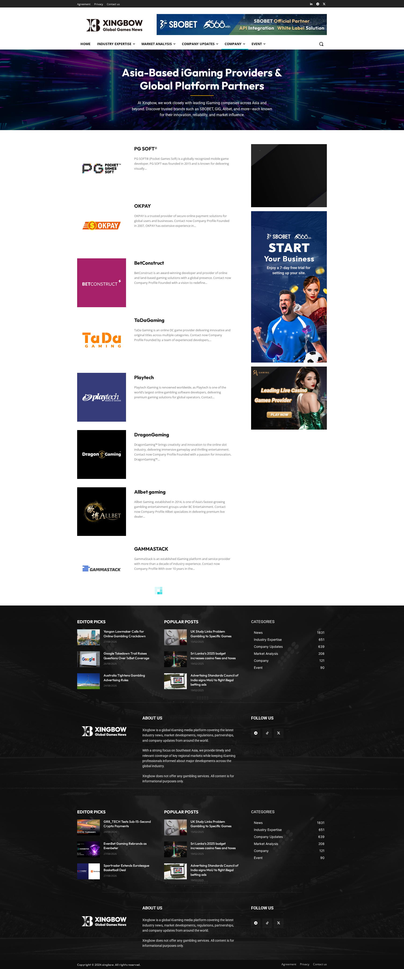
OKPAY (142, 206)
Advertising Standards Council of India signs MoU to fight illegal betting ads (214, 680)
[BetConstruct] (101, 282)
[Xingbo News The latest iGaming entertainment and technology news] (104, 731)
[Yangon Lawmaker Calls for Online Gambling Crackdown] (88, 637)
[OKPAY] (101, 225)
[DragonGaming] (101, 454)
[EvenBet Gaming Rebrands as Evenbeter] (88, 849)
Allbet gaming (150, 492)
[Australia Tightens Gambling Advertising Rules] (88, 681)
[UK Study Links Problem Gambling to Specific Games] (175, 637)
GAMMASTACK (151, 549)
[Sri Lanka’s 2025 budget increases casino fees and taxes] (175, 659)
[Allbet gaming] (101, 511)
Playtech (144, 377)
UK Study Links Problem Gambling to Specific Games (211, 823)
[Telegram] (317, 4)
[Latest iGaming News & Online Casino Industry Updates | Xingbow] (114, 25)
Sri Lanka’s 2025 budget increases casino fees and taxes (213, 845)
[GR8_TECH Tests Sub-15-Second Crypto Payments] (88, 827)
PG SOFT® (145, 149)
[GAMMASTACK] (101, 568)
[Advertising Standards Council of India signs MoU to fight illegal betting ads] (175, 681)
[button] (321, 44)
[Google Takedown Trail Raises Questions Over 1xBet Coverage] (88, 659)
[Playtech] (101, 397)
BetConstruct (149, 263)
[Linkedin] (311, 4)
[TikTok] (267, 733)
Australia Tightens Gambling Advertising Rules (124, 677)
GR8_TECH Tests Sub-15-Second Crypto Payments (127, 823)
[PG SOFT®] (101, 168)
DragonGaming (151, 434)
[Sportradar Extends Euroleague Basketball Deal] (88, 871)
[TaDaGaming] (101, 340)
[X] (324, 4)
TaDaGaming (149, 320)
